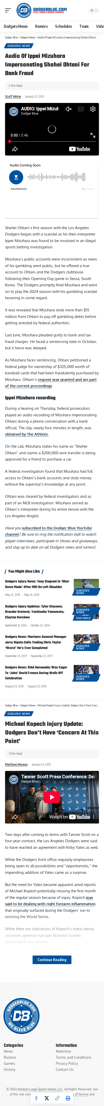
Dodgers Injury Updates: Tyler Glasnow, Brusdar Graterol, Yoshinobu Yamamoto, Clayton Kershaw (34, 612)
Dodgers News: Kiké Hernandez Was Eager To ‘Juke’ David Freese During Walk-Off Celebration (36, 673)
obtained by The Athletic (26, 434)
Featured (83, 618)
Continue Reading (52, 960)
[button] (9, 10)
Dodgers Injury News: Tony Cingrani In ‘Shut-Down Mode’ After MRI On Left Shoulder (37, 584)
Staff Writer (13, 96)
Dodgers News (19, 45)
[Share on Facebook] (36, 1098)
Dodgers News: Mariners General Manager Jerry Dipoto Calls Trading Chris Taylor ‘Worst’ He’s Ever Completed (35, 642)
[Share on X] (46, 1098)
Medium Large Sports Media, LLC (40, 1089)
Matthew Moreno (16, 764)
